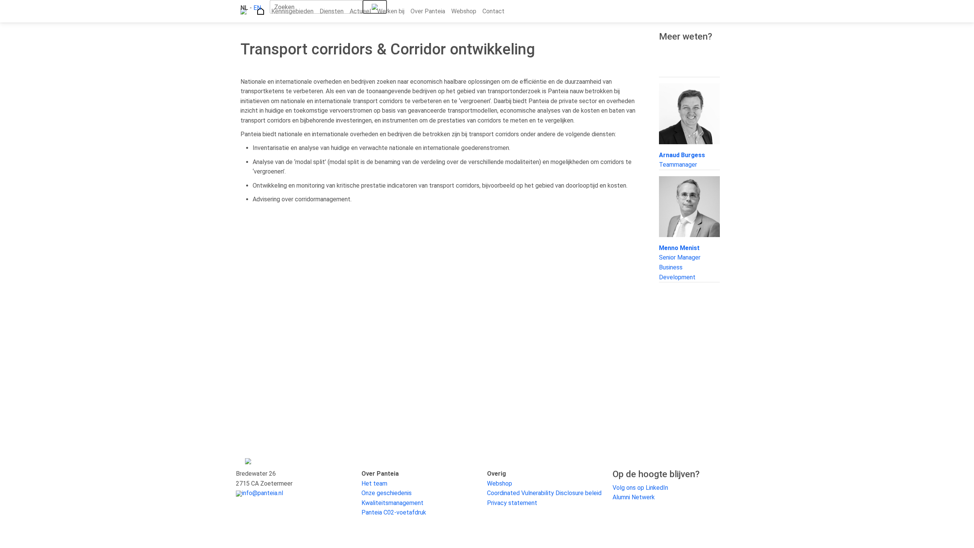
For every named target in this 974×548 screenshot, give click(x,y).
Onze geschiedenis (386, 493)
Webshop (499, 483)
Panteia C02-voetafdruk (393, 512)
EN (257, 7)
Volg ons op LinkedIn (640, 487)
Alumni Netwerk (634, 497)
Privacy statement (512, 503)
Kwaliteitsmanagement (392, 503)
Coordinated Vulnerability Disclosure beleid (544, 493)
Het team (374, 483)
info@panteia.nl (262, 493)
